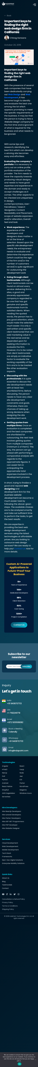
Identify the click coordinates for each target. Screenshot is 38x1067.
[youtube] (4, 894)
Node (22, 773)
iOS (21, 779)
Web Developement (10, 846)
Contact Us (19, 624)
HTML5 (4, 769)
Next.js (4, 773)
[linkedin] (11, 894)
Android (5, 783)
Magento (23, 790)
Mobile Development (10, 850)
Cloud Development (10, 843)
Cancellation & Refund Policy (13, 899)
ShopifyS (5, 790)
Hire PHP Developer (10, 825)
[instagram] (19, 894)
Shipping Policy (8, 909)
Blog (3, 881)
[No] (35, 1060)
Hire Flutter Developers (11, 818)
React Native (7, 786)
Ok (19, 1064)
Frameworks (7, 856)
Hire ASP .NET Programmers (13, 821)
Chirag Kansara (18, 37)
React (22, 766)
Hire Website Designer (11, 828)
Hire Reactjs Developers (11, 811)
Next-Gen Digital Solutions (12, 860)
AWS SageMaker (8, 793)
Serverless (6, 796)
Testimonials (7, 885)
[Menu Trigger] (34, 4)
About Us (5, 878)
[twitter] (15, 894)
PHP (3, 776)
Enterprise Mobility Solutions (13, 863)
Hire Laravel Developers (11, 815)
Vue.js (22, 769)
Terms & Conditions (10, 906)
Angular (5, 766)
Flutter (22, 783)
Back (9, 15)
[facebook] (7, 894)
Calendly (13, 731)
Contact (5, 888)
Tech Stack (6, 853)
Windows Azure (26, 793)
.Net (21, 776)
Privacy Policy (7, 902)
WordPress (24, 786)
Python (5, 779)
